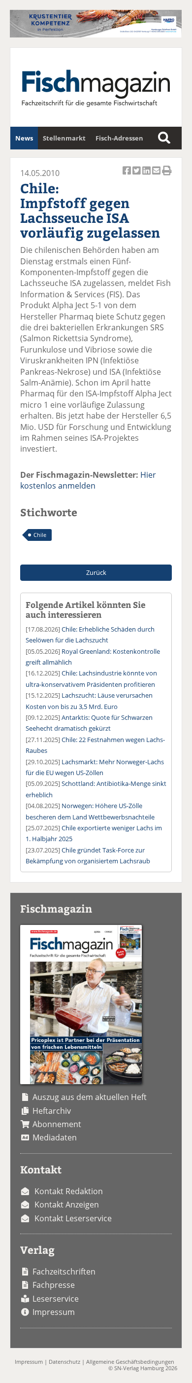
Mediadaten (54, 1137)
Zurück (96, 572)
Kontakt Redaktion (68, 1191)
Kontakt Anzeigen (66, 1204)
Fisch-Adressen (119, 138)
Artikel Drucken (167, 176)
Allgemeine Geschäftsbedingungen (130, 1361)
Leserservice (55, 1298)
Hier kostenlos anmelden (88, 480)
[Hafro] (96, 34)
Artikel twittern (137, 176)
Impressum (53, 1312)
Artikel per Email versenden (157, 176)
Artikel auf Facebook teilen (127, 176)
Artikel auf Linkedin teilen (147, 176)
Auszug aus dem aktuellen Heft (89, 1097)
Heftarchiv (51, 1110)
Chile (39, 534)
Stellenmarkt (64, 138)
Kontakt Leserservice (73, 1218)
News (24, 138)
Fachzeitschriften (64, 1271)
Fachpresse (53, 1284)
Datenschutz (64, 1361)
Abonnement (56, 1124)
